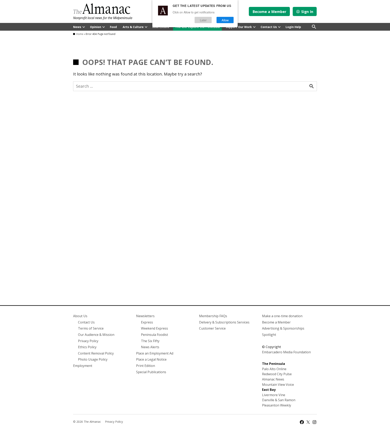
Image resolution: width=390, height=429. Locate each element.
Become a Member (269, 11)
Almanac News (273, 379)
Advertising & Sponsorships (283, 328)
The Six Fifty (150, 341)
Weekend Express (154, 328)
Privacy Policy (88, 341)
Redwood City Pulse (277, 374)
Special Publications (151, 372)
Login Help (293, 27)
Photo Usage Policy (92, 359)
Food (113, 27)
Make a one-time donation (282, 316)
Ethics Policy (87, 347)
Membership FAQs (213, 316)
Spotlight (269, 334)
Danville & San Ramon (278, 400)
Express (147, 322)
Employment (82, 365)
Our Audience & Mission (96, 334)
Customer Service (212, 328)
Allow (225, 20)
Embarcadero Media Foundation (286, 352)
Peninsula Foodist (154, 334)
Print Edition (145, 365)
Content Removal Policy (96, 353)
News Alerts (150, 347)
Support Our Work (239, 27)
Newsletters (145, 316)
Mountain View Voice (278, 384)
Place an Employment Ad (154, 353)
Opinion (95, 27)
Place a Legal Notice (151, 359)
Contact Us (269, 27)
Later (203, 20)
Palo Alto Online (274, 369)
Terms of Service (91, 328)
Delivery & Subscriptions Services (224, 322)
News (77, 27)
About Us (80, 316)
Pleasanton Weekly (276, 405)
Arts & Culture (133, 27)
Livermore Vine (273, 395)
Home (79, 34)
